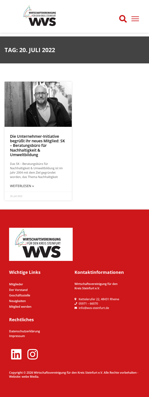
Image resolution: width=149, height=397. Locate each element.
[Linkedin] (16, 354)
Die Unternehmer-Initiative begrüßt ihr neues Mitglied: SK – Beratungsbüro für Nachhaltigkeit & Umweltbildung (37, 145)
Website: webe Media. (24, 377)
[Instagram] (32, 354)
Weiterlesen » (22, 186)
